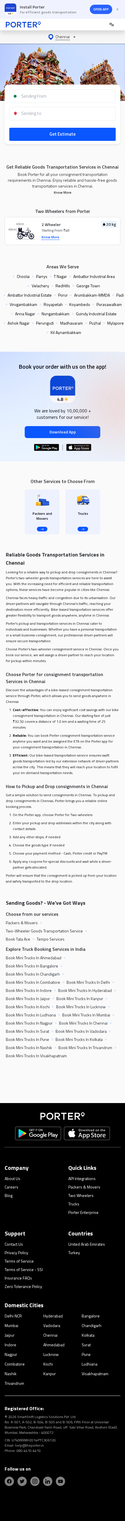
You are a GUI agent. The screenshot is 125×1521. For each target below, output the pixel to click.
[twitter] (22, 1481)
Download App (62, 432)
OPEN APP (101, 9)
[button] (62, 37)
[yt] (60, 1481)
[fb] (9, 1481)
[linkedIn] (47, 1481)
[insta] (35, 1481)
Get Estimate (62, 134)
